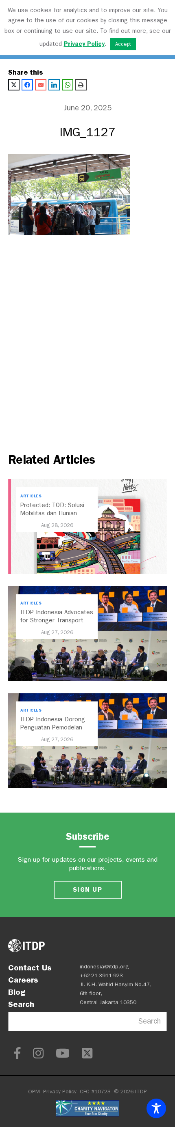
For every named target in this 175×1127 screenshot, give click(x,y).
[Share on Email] (40, 84)
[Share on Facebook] (27, 84)
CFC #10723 (95, 1091)
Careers (23, 980)
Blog (16, 992)
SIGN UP (87, 889)
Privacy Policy (60, 1091)
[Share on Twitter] (14, 84)
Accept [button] (123, 44)
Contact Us (30, 967)
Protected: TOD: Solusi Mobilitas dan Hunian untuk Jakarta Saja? (52, 513)
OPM (34, 1091)
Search (21, 1004)
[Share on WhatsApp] (67, 84)
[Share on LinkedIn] (54, 84)
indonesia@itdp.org (104, 966)
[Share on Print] (81, 84)
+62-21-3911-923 (101, 975)
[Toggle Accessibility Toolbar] (156, 1108)
